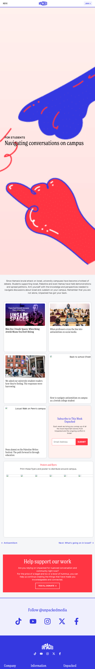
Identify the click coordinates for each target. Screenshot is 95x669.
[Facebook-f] (76, 621)
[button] (25, 314)
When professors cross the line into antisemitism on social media (66, 330)
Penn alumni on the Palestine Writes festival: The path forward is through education (22, 452)
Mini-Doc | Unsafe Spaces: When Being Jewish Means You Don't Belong (22, 330)
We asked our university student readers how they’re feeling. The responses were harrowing (24, 383)
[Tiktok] (18, 621)
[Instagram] (47, 621)
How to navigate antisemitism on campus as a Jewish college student (68, 399)
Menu (5, 3)
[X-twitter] (62, 621)
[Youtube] (33, 621)
